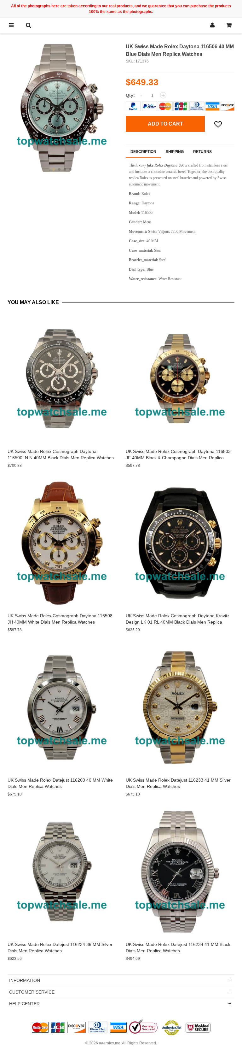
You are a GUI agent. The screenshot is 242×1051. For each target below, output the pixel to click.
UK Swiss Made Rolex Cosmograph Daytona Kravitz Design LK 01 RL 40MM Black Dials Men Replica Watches (177, 622)
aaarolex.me (109, 1043)
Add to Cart (165, 123)
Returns (202, 152)
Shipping (175, 152)
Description (143, 152)
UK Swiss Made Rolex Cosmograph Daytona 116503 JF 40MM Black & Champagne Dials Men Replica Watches (178, 458)
